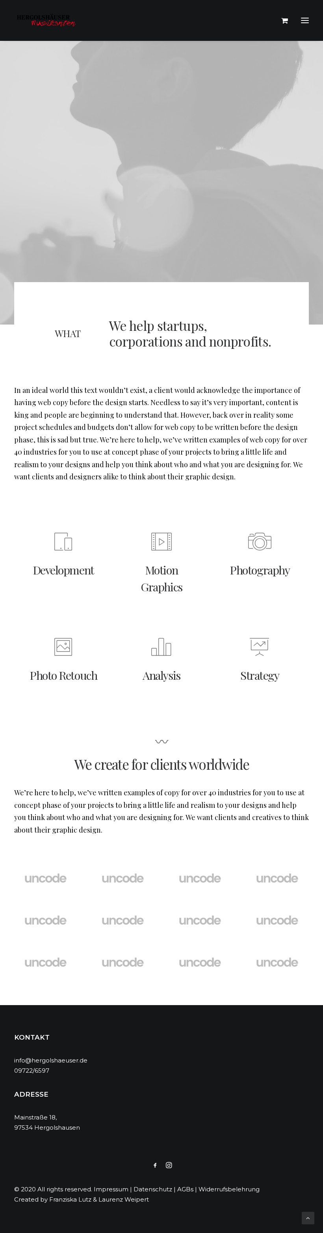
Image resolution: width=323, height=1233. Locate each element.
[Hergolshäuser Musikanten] (47, 20)
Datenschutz (153, 1189)
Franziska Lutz (70, 1199)
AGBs (185, 1189)
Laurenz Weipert (123, 1199)
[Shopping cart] (281, 20)
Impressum (111, 1189)
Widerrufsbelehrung (229, 1189)
